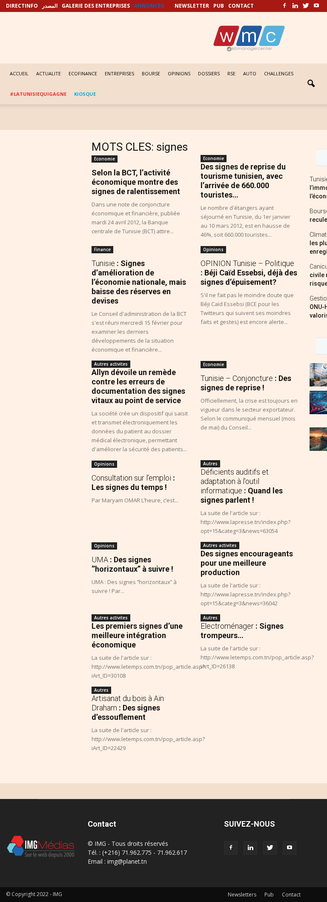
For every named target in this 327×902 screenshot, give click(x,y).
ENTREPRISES (119, 73)
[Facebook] (284, 6)
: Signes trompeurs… (242, 630)
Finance (102, 249)
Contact (291, 894)
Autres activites (111, 364)
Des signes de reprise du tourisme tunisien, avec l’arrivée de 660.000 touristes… (243, 180)
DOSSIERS (209, 73)
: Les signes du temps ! (133, 482)
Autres (210, 464)
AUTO (249, 73)
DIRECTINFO (22, 5)
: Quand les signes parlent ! (242, 485)
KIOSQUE (85, 94)
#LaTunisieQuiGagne (38, 94)
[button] (311, 84)
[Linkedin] (295, 6)
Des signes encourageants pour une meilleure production (247, 563)
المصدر (49, 5)
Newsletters (242, 894)
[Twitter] (305, 6)
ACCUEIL (19, 73)
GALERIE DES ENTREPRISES (96, 5)
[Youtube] (316, 6)
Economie (104, 159)
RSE (231, 73)
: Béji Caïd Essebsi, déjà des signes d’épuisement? (249, 272)
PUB (218, 5)
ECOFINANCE (83, 73)
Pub (269, 894)
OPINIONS (179, 73)
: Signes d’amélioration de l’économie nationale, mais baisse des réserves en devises (139, 282)
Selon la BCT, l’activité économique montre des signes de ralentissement (136, 182)
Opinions (213, 249)
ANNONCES (149, 5)
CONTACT (241, 5)
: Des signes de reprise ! (246, 383)
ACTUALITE (48, 73)
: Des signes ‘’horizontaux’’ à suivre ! (132, 564)
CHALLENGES (278, 73)
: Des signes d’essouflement (128, 708)
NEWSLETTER (192, 5)
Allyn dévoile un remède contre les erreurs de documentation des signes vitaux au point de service (138, 386)
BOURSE (151, 73)
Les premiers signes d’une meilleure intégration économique (137, 635)
